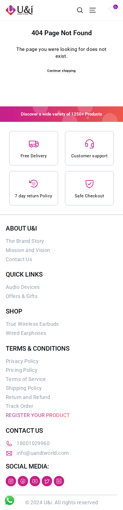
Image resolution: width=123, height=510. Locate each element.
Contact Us (19, 259)
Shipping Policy (24, 388)
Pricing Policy (21, 370)
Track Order (19, 406)
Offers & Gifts (21, 296)
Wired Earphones (26, 333)
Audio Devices (23, 287)
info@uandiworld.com (43, 453)
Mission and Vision (28, 250)
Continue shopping (61, 71)
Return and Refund (28, 397)
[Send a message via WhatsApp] (9, 500)
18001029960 (33, 443)
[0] (111, 9)
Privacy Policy (22, 361)
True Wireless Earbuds (32, 324)
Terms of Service (26, 379)
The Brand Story (25, 241)
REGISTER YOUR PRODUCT (38, 415)
